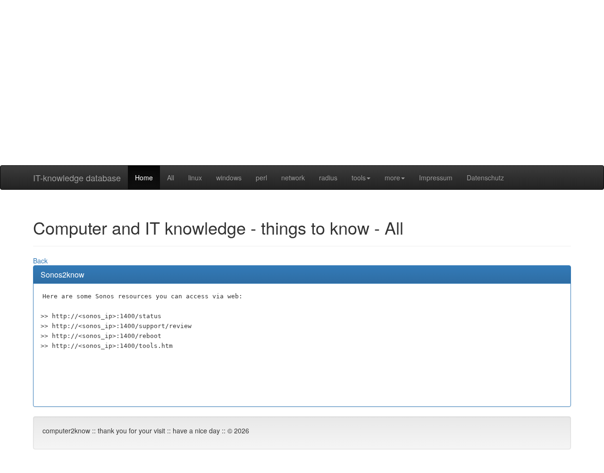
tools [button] (359, 177)
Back (40, 260)
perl (261, 177)
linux (195, 177)
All (170, 177)
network (293, 177)
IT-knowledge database (77, 177)
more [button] (392, 177)
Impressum (436, 177)
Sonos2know (62, 274)
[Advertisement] (302, 99)
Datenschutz (485, 177)
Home (144, 177)
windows (229, 177)
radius (328, 177)
